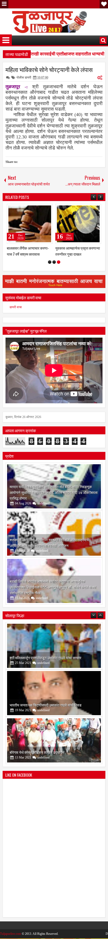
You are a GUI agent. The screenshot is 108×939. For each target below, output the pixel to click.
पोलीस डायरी (24, 77)
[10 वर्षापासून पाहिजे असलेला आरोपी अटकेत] (29, 223)
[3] (58, 262)
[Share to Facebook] (35, 209)
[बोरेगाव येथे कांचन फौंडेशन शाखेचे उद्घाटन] (54, 740)
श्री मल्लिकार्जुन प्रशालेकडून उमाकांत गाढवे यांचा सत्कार (45, 657)
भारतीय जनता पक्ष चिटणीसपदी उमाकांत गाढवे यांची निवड (46, 705)
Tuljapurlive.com (10, 934)
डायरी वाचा (15, 307)
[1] (49, 262)
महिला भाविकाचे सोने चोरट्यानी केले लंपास (49, 69)
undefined (43, 503)
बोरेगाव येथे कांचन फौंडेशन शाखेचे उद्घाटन (37, 752)
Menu (4, 4)
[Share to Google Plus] (47, 209)
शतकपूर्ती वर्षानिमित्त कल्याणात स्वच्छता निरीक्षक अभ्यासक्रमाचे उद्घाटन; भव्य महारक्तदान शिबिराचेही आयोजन (49, 542)
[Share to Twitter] (41, 209)
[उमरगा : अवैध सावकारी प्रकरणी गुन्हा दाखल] (78, 223)
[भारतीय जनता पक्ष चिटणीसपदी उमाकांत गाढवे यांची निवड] (54, 693)
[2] (54, 262)
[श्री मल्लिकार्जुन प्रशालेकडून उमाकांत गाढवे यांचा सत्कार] (54, 646)
